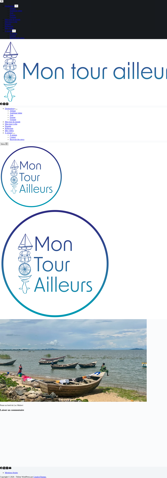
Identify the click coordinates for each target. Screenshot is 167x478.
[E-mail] (10, 468)
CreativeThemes (39, 477)
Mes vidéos (9, 131)
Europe (12, 117)
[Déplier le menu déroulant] (16, 109)
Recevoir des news (17, 139)
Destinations (9, 109)
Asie (11, 115)
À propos (8, 133)
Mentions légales (11, 473)
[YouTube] (7, 104)
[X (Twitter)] (4, 468)
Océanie (13, 120)
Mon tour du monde (12, 122)
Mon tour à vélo (11, 124)
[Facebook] (1, 104)
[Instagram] (4, 104)
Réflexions (9, 128)
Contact (13, 137)
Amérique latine (16, 113)
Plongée (8, 126)
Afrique (13, 111)
